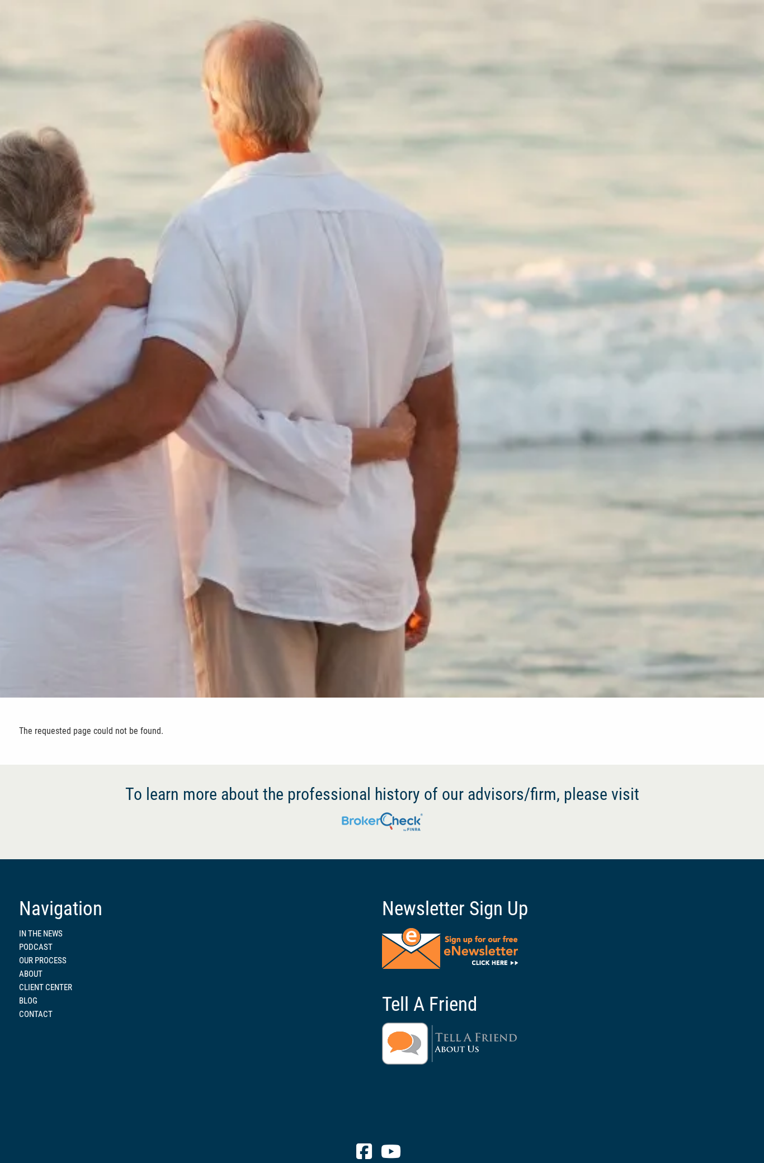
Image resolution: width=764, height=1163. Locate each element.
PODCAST (36, 947)
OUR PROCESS (43, 960)
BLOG (28, 1001)
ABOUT (31, 974)
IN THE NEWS (41, 934)
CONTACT (36, 1014)
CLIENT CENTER (45, 987)
